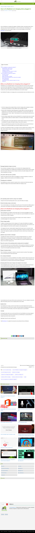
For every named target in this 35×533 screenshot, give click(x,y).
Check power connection (5, 74)
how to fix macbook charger (7, 369)
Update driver (4, 81)
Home (2, 531)
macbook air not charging (16, 372)
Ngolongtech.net (20, 470)
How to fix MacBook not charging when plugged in (8, 73)
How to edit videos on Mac (22, 422)
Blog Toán (2, 466)
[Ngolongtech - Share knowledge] (17, 1)
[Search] (33, 1)
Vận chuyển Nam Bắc (4, 470)
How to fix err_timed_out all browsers (7, 447)
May (11, 10)
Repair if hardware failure (5, 78)
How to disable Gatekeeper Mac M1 (6, 422)
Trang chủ (2, 6)
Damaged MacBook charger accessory (7, 68)
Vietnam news (29, 531)
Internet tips (24, 531)
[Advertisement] (17, 19)
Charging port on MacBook (5, 70)
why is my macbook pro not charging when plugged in (9, 379)
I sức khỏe (19, 466)
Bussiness (5, 531)
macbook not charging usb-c (19, 374)
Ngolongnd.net (20, 468)
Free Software (18, 531)
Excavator (14, 531)
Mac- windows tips (20, 472)
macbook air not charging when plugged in (7, 374)
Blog (5, 6)
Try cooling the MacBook (5, 79)
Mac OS (12, 6)
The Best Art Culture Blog (5, 468)
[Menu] (1, 1)
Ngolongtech (3, 30)
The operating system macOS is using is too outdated (9, 71)
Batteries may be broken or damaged (7, 76)
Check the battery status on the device (7, 72)
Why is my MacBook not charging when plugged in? (8, 67)
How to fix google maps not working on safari (8, 434)
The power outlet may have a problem (7, 69)
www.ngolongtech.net (12, 507)
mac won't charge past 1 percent (6, 372)
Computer (8, 6)
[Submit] (33, 3)
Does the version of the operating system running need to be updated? (11, 77)
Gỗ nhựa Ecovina (3, 472)
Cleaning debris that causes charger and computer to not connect (10, 80)
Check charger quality (5, 75)
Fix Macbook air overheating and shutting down (25, 447)
